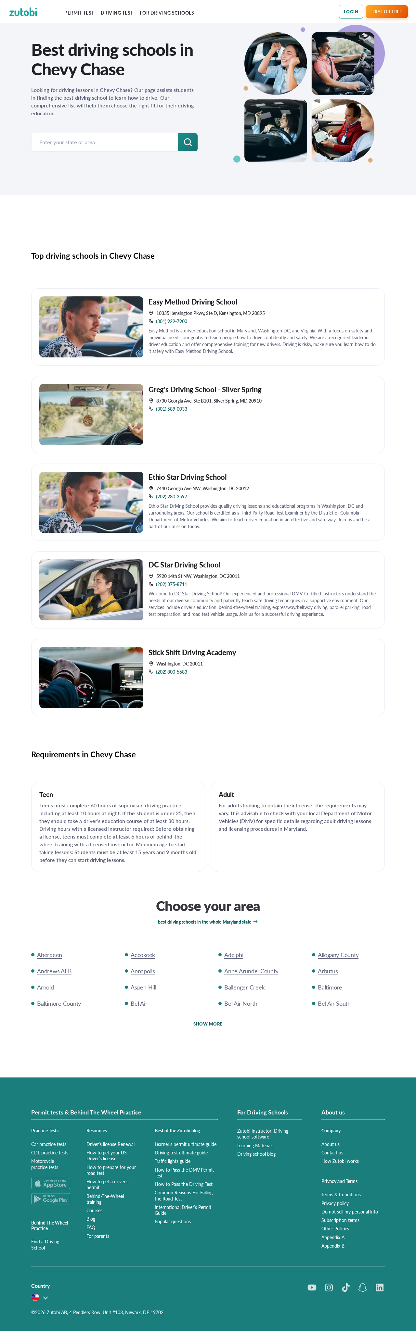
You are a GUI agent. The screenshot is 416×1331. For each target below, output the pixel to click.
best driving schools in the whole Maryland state (205, 922)
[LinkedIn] (379, 1287)
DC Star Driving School (185, 564)
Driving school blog (256, 1154)
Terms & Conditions (341, 1194)
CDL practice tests (49, 1152)
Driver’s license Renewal (110, 1144)
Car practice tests (48, 1144)
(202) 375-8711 (171, 584)
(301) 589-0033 (171, 408)
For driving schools (167, 13)
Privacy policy (335, 1203)
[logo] (23, 11)
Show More (208, 1024)
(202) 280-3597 (171, 496)
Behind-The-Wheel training (105, 1199)
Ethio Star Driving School (188, 477)
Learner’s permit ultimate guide (185, 1144)
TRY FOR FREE (387, 11)
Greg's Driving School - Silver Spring (205, 389)
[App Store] (51, 1183)
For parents (97, 1236)
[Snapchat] (363, 1287)
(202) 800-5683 (171, 671)
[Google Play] (51, 1198)
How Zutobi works (340, 1161)
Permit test (79, 13)
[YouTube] (312, 1287)
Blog (90, 1219)
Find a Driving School (45, 1244)
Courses (94, 1210)
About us (330, 1144)
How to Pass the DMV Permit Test (184, 1172)
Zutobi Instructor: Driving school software (262, 1133)
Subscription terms (340, 1220)
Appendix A (332, 1237)
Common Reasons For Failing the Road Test (184, 1195)
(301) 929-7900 (171, 321)
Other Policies (335, 1228)
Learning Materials (255, 1145)
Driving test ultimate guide (181, 1152)
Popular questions (173, 1221)
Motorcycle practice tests (44, 1164)
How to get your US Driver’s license (106, 1155)
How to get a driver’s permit (107, 1184)
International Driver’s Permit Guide (183, 1210)
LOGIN (351, 11)
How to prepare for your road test (111, 1170)
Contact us (332, 1152)
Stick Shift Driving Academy (192, 652)
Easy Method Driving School (193, 301)
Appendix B (332, 1246)
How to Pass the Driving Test (184, 1184)
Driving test (117, 13)
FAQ (90, 1227)
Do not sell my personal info (349, 1211)
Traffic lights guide (172, 1161)
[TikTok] (346, 1287)
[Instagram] (329, 1287)
